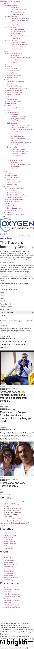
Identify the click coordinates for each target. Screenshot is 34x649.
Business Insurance (13, 16)
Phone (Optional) (5, 304)
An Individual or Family (14, 53)
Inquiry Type (4, 309)
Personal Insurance (13, 5)
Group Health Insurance (18, 47)
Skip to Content (5, 1)
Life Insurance (11, 27)
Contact (6, 97)
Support (6, 79)
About (5, 64)
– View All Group (15, 49)
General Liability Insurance (19, 20)
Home (2, 236)
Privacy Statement (6, 638)
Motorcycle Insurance (17, 12)
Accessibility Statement (21, 638)
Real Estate (7, 105)
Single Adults (14, 55)
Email (2, 298)
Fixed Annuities (15, 34)
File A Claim (11, 84)
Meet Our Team (12, 68)
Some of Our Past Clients (15, 108)
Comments (3, 315)
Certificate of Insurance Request (17, 88)
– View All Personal (16, 14)
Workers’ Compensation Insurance (21, 23)
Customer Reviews (13, 71)
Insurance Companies (14, 75)
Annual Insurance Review (15, 92)
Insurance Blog (12, 77)
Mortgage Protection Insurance (20, 36)
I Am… (5, 51)
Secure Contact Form (14, 101)
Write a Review (12, 73)
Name (2, 292)
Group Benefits (12, 40)
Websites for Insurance (14, 648)
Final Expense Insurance (18, 31)
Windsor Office (12, 99)
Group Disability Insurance (19, 44)
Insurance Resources (13, 95)
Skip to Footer (15, 1)
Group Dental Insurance (18, 42)
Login (32, 638)
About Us (10, 66)
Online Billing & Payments (15, 82)
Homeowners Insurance (18, 10)
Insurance (6, 3)
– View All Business (16, 25)
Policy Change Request (14, 90)
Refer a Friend (11, 103)
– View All (13, 62)
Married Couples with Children (20, 58)
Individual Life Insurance (18, 29)
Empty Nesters (15, 60)
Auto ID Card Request (14, 86)
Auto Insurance (15, 7)
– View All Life (15, 38)
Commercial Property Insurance (20, 18)
